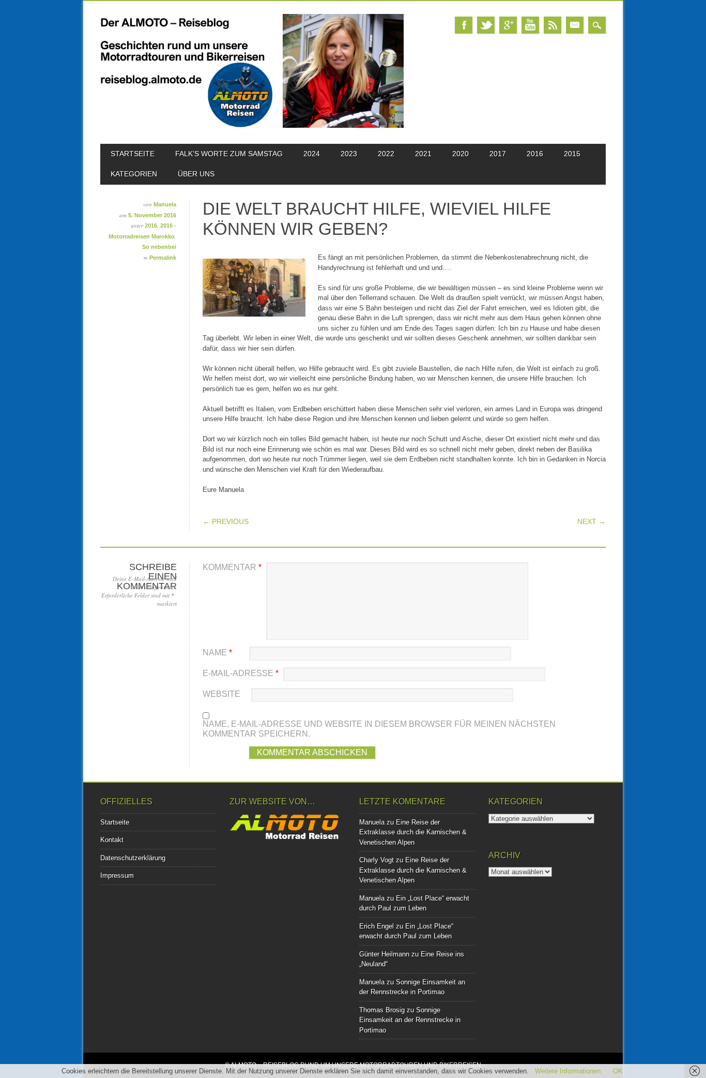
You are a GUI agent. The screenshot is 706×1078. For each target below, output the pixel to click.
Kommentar (232, 567)
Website (221, 694)
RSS (552, 25)
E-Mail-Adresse (241, 673)
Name (217, 652)
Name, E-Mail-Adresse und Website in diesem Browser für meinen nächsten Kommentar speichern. (379, 729)
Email (575, 25)
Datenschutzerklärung (132, 858)
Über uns (196, 174)
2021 (423, 153)
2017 (497, 153)
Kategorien (134, 174)
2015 (572, 153)
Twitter (486, 25)
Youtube (530, 25)
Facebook (463, 25)
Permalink (162, 257)
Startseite (133, 153)
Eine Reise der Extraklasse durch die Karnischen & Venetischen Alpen (413, 832)
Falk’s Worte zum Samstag (229, 153)
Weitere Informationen (568, 1071)
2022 (386, 153)
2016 (535, 153)
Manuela (165, 204)
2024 (311, 153)
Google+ (508, 25)
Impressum (117, 875)
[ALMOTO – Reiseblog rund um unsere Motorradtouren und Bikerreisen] (252, 125)
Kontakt (112, 840)
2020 (460, 153)
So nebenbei (159, 247)
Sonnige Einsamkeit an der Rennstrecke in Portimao (410, 1020)
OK (618, 1071)
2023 (349, 153)
